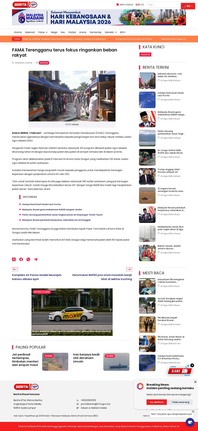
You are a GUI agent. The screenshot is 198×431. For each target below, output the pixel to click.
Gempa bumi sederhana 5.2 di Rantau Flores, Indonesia (171, 357)
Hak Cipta (148, 415)
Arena (82, 32)
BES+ (123, 32)
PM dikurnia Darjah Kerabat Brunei (167, 319)
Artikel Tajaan (42, 292)
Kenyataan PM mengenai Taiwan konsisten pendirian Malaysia (171, 280)
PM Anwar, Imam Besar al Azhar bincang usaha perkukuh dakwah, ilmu (171, 338)
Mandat (109, 32)
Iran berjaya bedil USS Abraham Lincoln (86, 357)
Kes (63, 32)
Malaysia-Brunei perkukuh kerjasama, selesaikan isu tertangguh (56, 220)
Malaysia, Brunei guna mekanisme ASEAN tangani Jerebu (166, 39)
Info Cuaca (126, 4)
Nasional (30, 32)
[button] (42, 32)
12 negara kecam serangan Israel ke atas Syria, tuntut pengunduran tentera (171, 189)
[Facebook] (21, 259)
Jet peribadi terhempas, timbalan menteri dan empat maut (25, 359)
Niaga (54, 32)
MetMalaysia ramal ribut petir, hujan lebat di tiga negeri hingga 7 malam (171, 228)
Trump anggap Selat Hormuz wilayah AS (169, 170)
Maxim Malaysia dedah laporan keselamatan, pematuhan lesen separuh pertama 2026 (71, 332)
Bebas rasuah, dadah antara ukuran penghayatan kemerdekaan (169, 247)
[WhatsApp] (28, 259)
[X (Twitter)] (14, 259)
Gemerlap (95, 32)
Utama (18, 32)
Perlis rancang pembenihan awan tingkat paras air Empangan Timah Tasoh (62, 214)
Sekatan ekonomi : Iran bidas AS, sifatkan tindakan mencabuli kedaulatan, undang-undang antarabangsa (170, 75)
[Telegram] (35, 259)
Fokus (41, 32)
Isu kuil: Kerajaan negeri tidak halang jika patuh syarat (170, 299)
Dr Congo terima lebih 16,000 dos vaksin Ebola (170, 151)
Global (72, 32)
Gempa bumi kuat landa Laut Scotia (110, 39)
